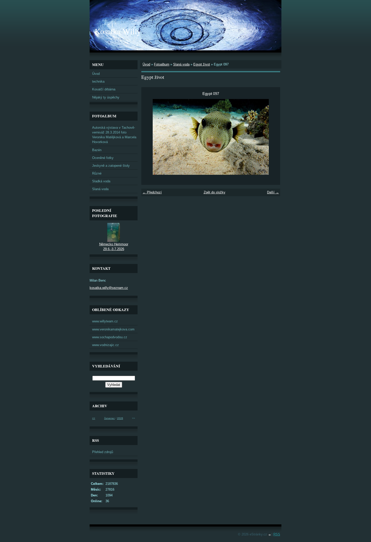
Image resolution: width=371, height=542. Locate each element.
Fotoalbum (161, 64)
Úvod (146, 64)
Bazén (96, 150)
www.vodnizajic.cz (105, 345)
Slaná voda (181, 64)
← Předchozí (152, 192)
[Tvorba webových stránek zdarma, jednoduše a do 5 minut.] (270, 535)
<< (93, 418)
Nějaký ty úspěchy (105, 97)
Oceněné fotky (103, 158)
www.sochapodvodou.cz (109, 337)
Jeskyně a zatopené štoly (111, 165)
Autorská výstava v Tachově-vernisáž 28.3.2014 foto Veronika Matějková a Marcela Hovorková (114, 135)
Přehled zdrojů (102, 452)
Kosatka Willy (118, 31)
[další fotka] (272, 137)
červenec (109, 418)
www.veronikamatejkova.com (113, 329)
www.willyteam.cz (105, 321)
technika (98, 81)
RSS (276, 534)
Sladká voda (101, 181)
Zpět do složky (214, 192)
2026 (120, 418)
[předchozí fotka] (149, 137)
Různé (96, 173)
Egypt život (201, 64)
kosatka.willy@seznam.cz (109, 288)
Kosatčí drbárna (103, 89)
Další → (273, 192)
